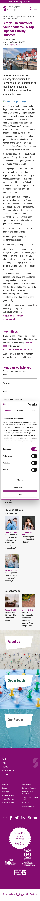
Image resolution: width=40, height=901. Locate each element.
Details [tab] (20, 411)
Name (5, 374)
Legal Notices (26, 784)
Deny (20, 494)
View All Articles (11, 513)
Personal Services (8, 799)
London (5, 774)
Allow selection (20, 487)
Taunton (5, 766)
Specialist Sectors (8, 802)
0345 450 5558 (27, 2)
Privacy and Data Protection (27, 792)
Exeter (5, 759)
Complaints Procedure (29, 788)
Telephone (7, 383)
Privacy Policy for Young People (30, 798)
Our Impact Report (28, 806)
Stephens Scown (14, 45)
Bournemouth (8, 770)
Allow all (20, 480)
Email (5, 391)
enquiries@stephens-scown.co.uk (17, 349)
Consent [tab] (7, 411)
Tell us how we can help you (13, 399)
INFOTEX (20, 896)
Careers (4, 788)
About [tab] (32, 411)
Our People (5, 791)
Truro (4, 762)
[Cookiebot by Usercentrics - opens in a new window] (28, 404)
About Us (5, 784)
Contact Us (25, 803)
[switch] (34, 456)
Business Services (8, 795)
